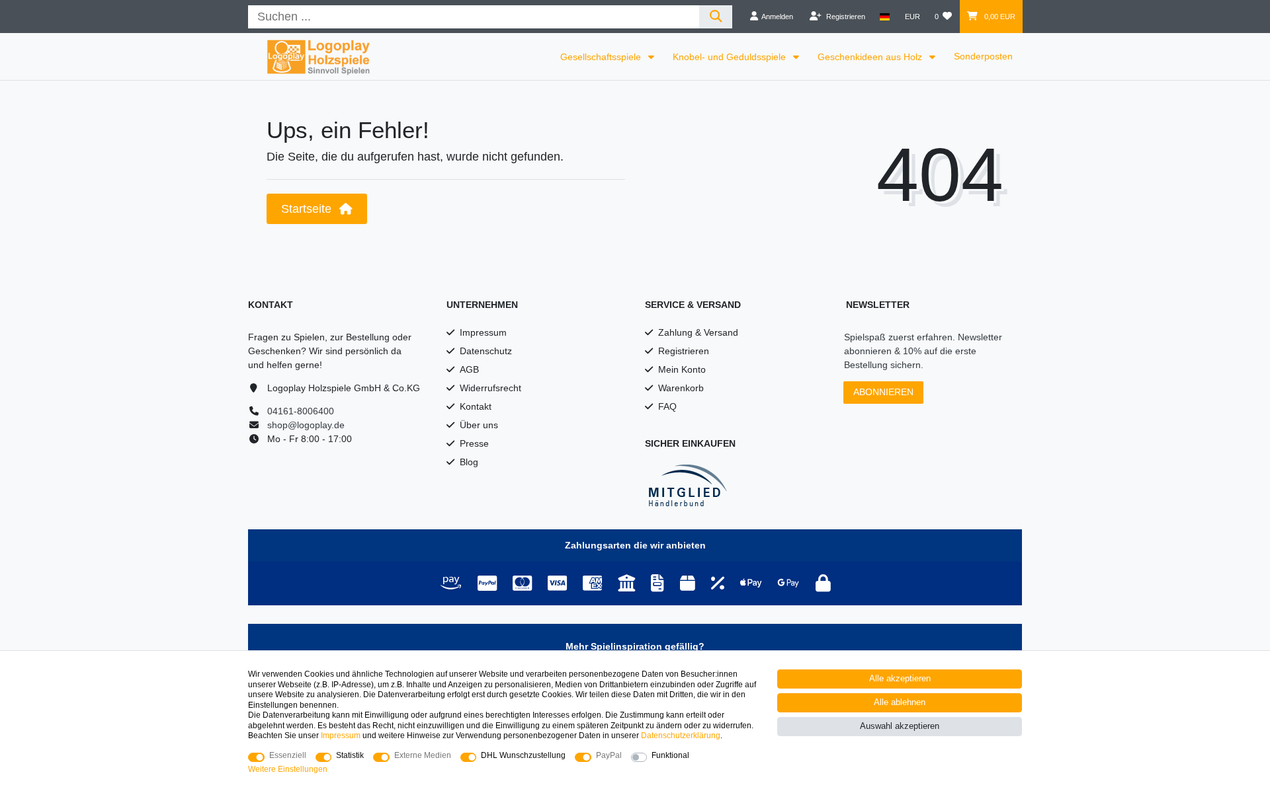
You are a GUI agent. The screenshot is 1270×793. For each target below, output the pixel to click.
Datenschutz (486, 351)
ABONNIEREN (883, 392)
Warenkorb (681, 388)
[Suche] (716, 16)
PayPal (609, 755)
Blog (469, 462)
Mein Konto (682, 369)
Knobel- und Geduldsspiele (730, 57)
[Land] (884, 16)
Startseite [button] (308, 208)
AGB (469, 369)
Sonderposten (983, 56)
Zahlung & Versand (698, 332)
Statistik (350, 755)
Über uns (479, 425)
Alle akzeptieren (900, 678)
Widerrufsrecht (490, 388)
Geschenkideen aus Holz (871, 57)
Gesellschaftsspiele (602, 57)
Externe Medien (422, 755)
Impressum (483, 332)
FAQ (667, 406)
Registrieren (683, 351)
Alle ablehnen (899, 702)
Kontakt (475, 406)
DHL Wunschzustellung (523, 755)
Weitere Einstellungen (287, 769)
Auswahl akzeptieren (899, 726)
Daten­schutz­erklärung (680, 735)
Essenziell (287, 755)
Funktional (670, 755)
